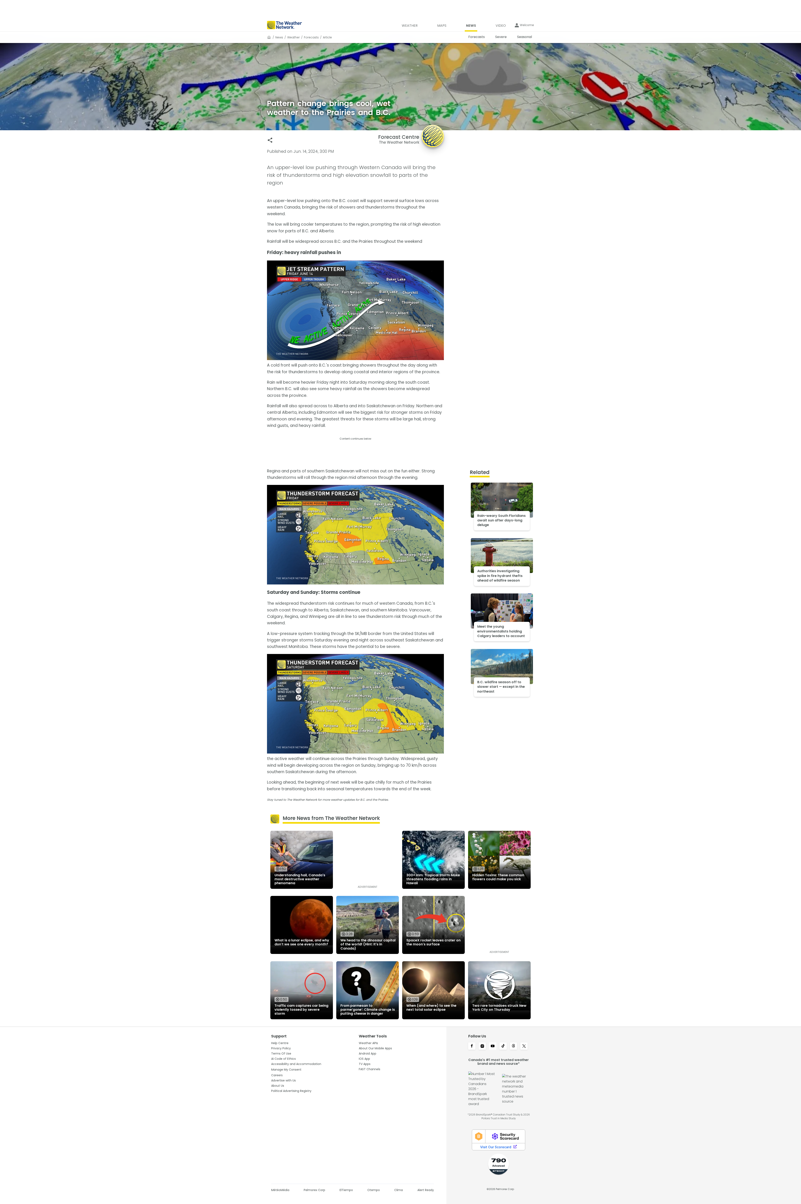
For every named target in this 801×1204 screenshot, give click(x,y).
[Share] (270, 140)
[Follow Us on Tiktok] (503, 1046)
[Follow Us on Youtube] (492, 1046)
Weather (293, 37)
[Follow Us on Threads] (513, 1046)
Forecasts (311, 37)
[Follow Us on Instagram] (482, 1046)
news (279, 37)
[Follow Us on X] (524, 1046)
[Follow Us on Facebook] (472, 1046)
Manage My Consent (286, 1069)
